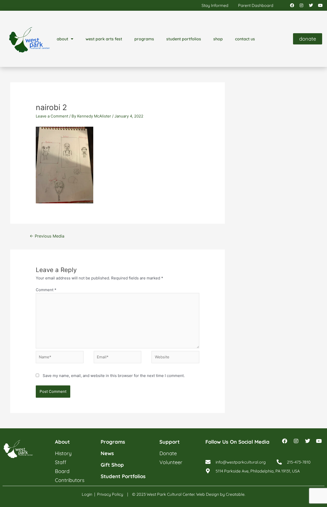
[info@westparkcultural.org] (208, 462)
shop (218, 38)
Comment (46, 289)
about (62, 38)
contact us (245, 38)
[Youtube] (320, 5)
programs (144, 38)
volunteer (170, 462)
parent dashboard (255, 5)
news (107, 453)
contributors (69, 480)
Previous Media (47, 236)
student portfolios (183, 38)
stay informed (215, 5)
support (169, 442)
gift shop (112, 465)
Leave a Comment (52, 116)
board (62, 471)
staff (60, 462)
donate (168, 453)
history (63, 453)
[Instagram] (301, 5)
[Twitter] (311, 5)
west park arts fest (104, 38)
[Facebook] (292, 5)
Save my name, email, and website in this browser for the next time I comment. (114, 375)
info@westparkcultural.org (241, 462)
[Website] (175, 358)
